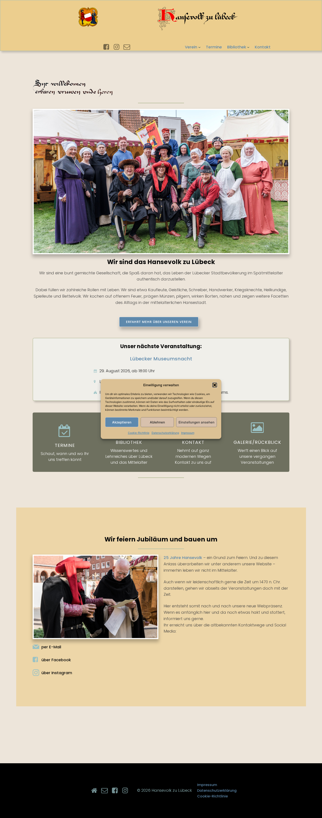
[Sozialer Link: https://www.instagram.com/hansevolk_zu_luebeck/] (118, 47)
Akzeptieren (121, 422)
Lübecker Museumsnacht (161, 358)
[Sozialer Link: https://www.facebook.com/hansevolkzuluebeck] (108, 47)
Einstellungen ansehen (196, 422)
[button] (214, 385)
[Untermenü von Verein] (199, 47)
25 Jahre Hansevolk (183, 557)
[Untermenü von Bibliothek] (248, 47)
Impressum (187, 432)
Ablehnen (157, 422)
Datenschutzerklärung (165, 432)
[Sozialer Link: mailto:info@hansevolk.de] (128, 47)
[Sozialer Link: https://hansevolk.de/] (96, 790)
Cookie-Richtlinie (138, 432)
